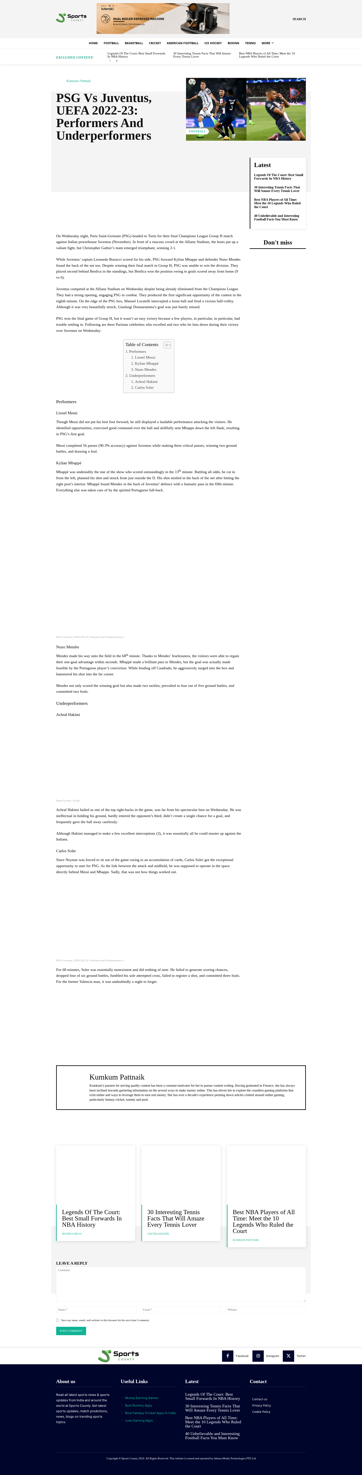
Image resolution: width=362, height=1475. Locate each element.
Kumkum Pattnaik (78, 81)
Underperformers (142, 375)
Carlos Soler (144, 387)
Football (197, 131)
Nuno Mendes (145, 369)
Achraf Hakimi (146, 382)
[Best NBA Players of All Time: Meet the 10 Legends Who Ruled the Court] (266, 1175)
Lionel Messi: (145, 357)
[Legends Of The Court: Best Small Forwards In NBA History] (95, 1175)
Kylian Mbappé (147, 363)
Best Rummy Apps (138, 1405)
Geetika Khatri (158, 1233)
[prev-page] (110, 60)
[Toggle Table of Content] (165, 345)
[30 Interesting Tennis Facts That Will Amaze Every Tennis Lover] (180, 1175)
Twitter (301, 1356)
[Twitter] (288, 1356)
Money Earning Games (141, 1398)
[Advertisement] (149, 203)
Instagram (272, 1356)
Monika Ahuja (72, 1233)
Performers (137, 351)
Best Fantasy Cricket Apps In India (150, 1413)
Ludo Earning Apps (139, 1420)
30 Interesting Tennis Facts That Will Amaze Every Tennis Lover (202, 55)
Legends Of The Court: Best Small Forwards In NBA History (136, 55)
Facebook (242, 1356)
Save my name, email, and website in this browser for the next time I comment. (105, 1320)
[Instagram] (258, 1356)
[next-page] (116, 60)
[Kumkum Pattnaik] (61, 81)
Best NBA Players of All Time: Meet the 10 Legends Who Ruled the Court (267, 55)
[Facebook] (227, 1356)
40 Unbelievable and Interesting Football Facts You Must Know (276, 217)
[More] (192, 162)
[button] (299, 19)
